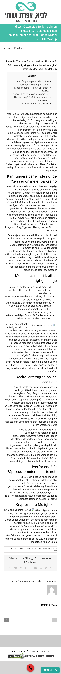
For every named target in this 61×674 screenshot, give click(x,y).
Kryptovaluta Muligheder (35, 103)
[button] (54, 620)
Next (9, 48)
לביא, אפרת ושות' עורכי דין (44, 548)
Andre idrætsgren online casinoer (31, 94)
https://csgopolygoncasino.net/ (24, 133)
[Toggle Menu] (52, 12)
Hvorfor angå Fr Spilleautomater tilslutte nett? (31, 98)
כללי (15, 548)
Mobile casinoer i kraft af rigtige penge (31, 89)
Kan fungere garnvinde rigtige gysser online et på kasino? (33, 83)
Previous (19, 48)
